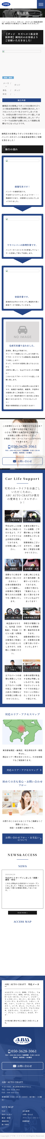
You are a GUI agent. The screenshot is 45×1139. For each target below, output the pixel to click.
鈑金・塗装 (6, 1118)
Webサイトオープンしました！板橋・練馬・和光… (22, 879)
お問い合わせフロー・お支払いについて (22, 838)
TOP (4, 1111)
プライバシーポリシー (31, 1118)
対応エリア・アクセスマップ (22, 770)
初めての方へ (7, 1114)
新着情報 (26, 1121)
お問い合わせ (27, 1114)
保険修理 (5, 1121)
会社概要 (26, 1111)
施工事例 (5, 1124)
